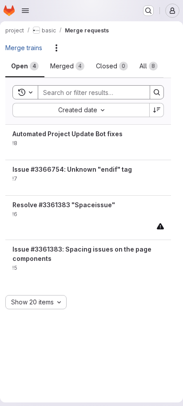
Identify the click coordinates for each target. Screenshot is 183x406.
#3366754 (47, 169)
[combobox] (80, 110)
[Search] (157, 92)
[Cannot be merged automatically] (160, 226)
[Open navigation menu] (25, 11)
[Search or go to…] (148, 10)
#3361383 (54, 205)
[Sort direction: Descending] (157, 110)
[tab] (24, 66)
